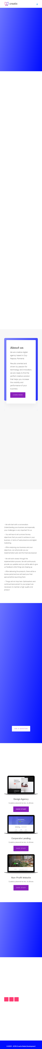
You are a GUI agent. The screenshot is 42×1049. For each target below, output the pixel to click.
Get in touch (21, 948)
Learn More (12, 53)
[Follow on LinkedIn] (16, 999)
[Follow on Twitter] (11, 999)
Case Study (21, 809)
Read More (10, 125)
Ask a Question (21, 729)
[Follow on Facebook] (6, 999)
